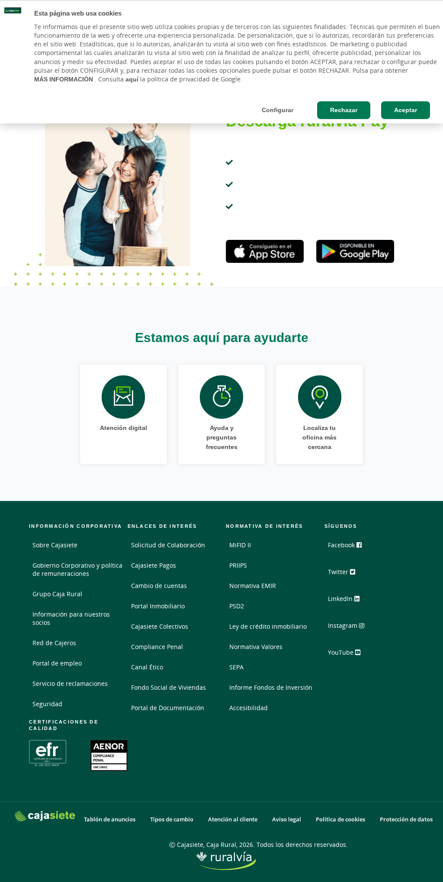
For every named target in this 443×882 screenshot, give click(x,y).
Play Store (355, 252)
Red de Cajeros (54, 643)
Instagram (343, 625)
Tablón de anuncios (109, 819)
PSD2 (236, 606)
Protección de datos (406, 819)
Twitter (339, 572)
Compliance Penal (157, 647)
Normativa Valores (255, 647)
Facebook (342, 545)
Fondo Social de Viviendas (168, 687)
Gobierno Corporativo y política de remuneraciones (77, 569)
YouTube (341, 652)
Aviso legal (286, 819)
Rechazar (343, 110)
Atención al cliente (232, 819)
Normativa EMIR (252, 586)
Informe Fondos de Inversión (270, 687)
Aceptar (405, 110)
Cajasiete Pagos (153, 565)
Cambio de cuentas (159, 586)
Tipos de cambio (171, 819)
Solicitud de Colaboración (168, 545)
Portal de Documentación (167, 708)
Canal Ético (147, 667)
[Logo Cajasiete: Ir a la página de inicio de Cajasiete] (45, 816)
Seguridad (47, 704)
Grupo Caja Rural (57, 594)
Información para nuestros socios (71, 618)
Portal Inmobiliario (158, 606)
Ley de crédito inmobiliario (268, 626)
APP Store (265, 252)
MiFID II (240, 545)
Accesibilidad (248, 708)
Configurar (277, 110)
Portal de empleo (57, 663)
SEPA (236, 667)
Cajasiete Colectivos (159, 626)
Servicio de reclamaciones (70, 683)
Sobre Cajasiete (54, 545)
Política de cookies (340, 819)
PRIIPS (238, 565)
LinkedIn (341, 598)
